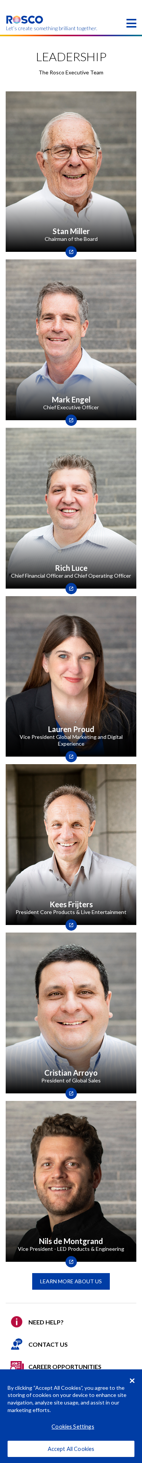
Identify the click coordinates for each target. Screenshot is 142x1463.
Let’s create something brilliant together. (25, 28)
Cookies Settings (72, 1426)
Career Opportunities (64, 1366)
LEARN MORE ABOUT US (71, 1281)
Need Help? (46, 1322)
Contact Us (48, 1344)
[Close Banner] (132, 1380)
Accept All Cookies (71, 1449)
